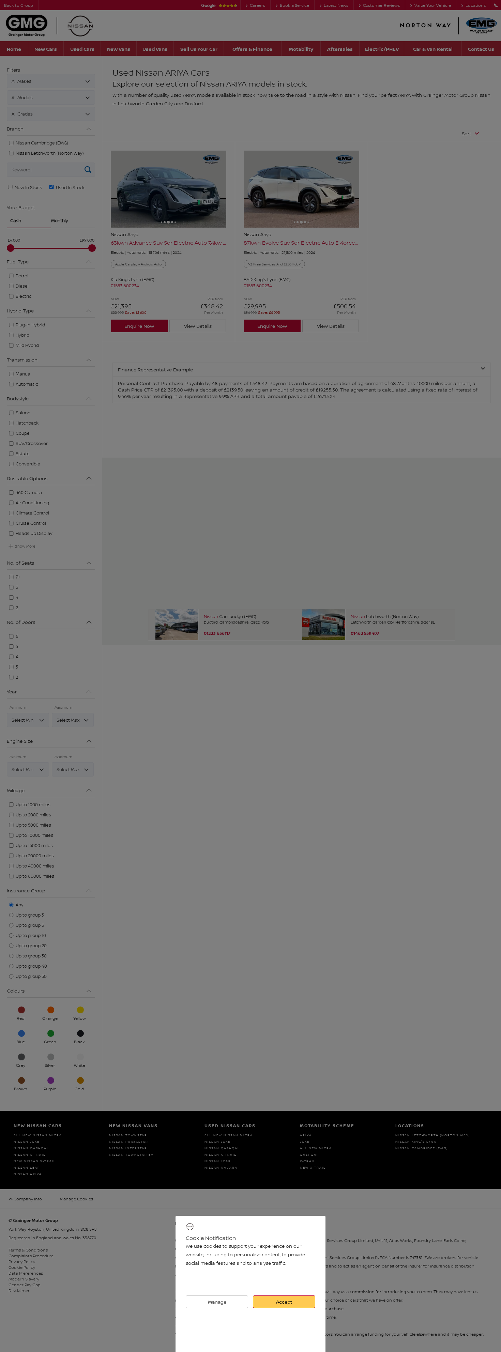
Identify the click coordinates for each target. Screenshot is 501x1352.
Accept (284, 1302)
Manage (217, 1302)
